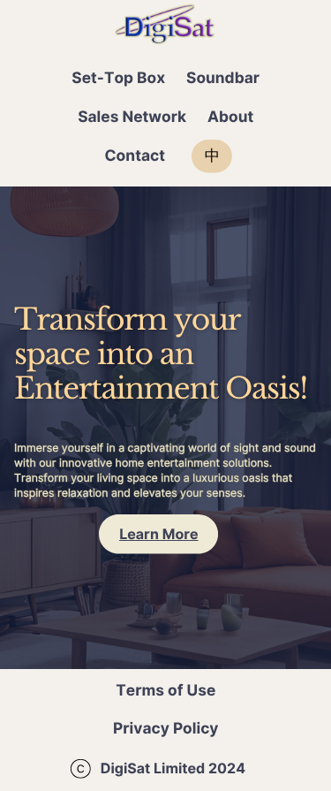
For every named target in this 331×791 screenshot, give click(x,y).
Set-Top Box (118, 78)
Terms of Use (165, 690)
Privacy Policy (166, 728)
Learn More (158, 534)
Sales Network (132, 117)
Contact (135, 156)
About (230, 117)
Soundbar (223, 78)
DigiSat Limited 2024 (173, 768)
